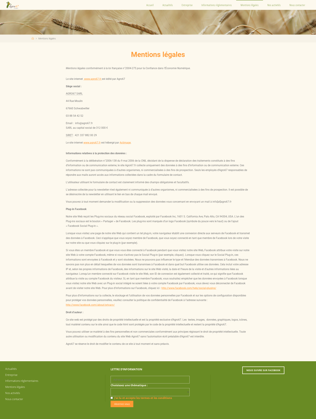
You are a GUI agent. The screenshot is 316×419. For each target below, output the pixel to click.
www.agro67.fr (92, 78)
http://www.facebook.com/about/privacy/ (90, 304)
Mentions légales (250, 5)
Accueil (150, 5)
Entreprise (187, 5)
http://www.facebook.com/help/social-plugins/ (188, 288)
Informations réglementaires (21, 381)
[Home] (33, 38)
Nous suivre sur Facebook (263, 370)
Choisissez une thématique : (129, 385)
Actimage (125, 142)
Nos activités (274, 5)
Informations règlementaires (216, 5)
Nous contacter (297, 5)
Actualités (168, 5)
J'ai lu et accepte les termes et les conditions (143, 398)
